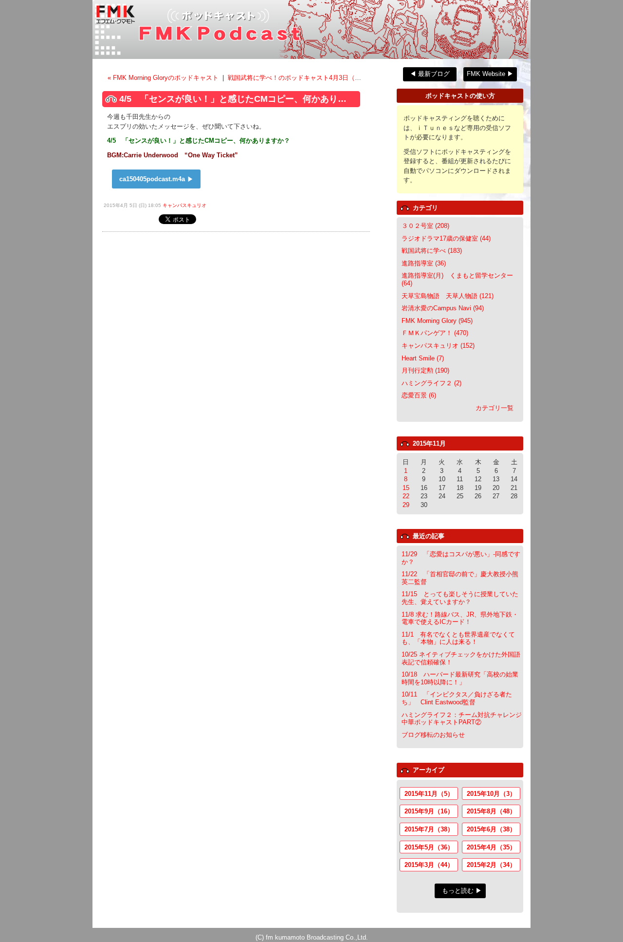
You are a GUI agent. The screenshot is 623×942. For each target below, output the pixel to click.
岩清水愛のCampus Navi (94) (443, 308)
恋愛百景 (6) (419, 395)
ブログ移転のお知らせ (433, 734)
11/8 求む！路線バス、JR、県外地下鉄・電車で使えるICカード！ (460, 618)
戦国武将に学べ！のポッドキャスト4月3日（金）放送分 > (310, 77)
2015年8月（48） (491, 811)
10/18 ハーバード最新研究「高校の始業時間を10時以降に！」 (460, 678)
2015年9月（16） (429, 811)
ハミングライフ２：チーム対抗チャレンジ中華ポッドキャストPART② (462, 718)
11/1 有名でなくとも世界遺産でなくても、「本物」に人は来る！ (458, 638)
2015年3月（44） (429, 864)
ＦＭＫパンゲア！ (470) (435, 333)
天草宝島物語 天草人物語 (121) (448, 296)
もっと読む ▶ (462, 890)
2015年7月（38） (429, 829)
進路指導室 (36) (424, 263)
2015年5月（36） (429, 847)
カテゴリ (425, 207)
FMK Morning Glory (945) (437, 320)
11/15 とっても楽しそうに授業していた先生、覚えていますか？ (460, 597)
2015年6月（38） (491, 829)
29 (406, 505)
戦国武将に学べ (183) (432, 250)
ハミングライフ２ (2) (431, 383)
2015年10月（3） (491, 793)
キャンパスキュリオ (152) (438, 345)
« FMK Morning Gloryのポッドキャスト (164, 77)
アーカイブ (428, 769)
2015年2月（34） (491, 864)
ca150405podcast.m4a (152, 179)
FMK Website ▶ (490, 73)
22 (406, 496)
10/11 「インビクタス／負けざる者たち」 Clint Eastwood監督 (457, 698)
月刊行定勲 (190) (425, 370)
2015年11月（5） (429, 793)
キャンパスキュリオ (184, 205)
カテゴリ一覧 (494, 408)
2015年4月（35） (491, 847)
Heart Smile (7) (423, 358)
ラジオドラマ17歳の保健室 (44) (446, 238)
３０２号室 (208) (425, 225)
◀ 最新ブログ (430, 73)
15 (406, 487)
